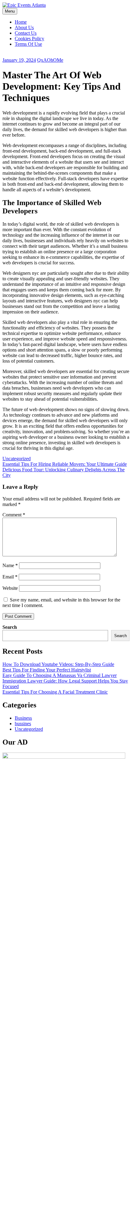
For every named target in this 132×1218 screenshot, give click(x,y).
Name (10, 565)
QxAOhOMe (50, 60)
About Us (24, 27)
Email (9, 576)
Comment (13, 514)
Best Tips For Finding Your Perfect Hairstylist (46, 669)
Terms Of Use (28, 44)
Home (21, 22)
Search (9, 627)
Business (23, 718)
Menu (10, 11)
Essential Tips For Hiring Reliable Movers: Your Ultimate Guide (64, 464)
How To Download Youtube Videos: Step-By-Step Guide (58, 664)
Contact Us (26, 33)
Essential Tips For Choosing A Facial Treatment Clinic (55, 692)
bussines (23, 723)
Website (10, 588)
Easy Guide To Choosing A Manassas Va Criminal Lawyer (59, 675)
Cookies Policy (29, 38)
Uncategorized (16, 458)
